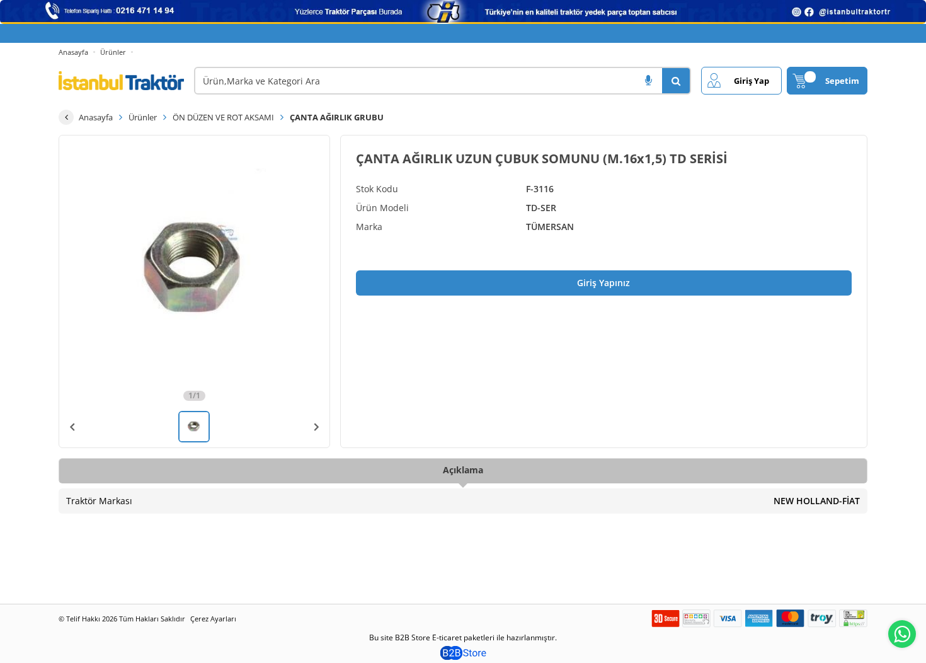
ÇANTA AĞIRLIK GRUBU (337, 117)
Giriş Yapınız (603, 283)
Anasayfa (73, 52)
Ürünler (113, 52)
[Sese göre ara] (648, 80)
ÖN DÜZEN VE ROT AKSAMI (223, 117)
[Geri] (66, 117)
